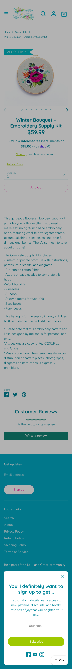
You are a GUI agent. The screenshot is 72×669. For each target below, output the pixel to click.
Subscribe (36, 641)
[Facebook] (28, 654)
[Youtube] (35, 654)
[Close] (62, 576)
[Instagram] (41, 654)
